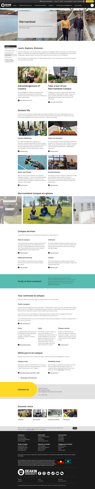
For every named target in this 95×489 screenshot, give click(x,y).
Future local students (22, 438)
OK (75, 428)
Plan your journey (24, 323)
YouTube (57, 473)
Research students (21, 441)
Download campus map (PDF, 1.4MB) (29, 373)
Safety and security (62, 481)
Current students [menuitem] (67, 1)
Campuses (7, 46)
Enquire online (41, 439)
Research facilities (41, 448)
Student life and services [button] (25, 5)
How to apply (61, 439)
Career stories (61, 441)
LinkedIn (48, 473)
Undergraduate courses (23, 447)
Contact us (40, 438)
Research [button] (51, 5)
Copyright (20, 481)
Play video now (24, 100)
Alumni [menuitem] (75, 1)
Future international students (24, 439)
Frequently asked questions (43, 436)
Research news (41, 450)
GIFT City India (8, 57)
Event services (61, 447)
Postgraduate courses (22, 448)
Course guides (61, 438)
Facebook (39, 473)
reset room (61, 369)
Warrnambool (8, 55)
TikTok (53, 473)
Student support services (43, 441)
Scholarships (60, 436)
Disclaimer (60, 479)
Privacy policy (30, 429)
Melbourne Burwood (9, 48)
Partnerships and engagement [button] (64, 5)
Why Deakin (66, 419)
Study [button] (14, 5)
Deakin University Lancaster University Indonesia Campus (9, 60)
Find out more (23, 151)
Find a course (36, 419)
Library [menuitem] (56, 1)
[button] (32, 75)
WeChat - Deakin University (62, 473)
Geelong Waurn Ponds (10, 50)
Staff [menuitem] (61, 1)
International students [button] (40, 5)
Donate (59, 448)
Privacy (39, 479)
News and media (61, 450)
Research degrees (41, 446)
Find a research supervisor (43, 447)
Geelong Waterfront (9, 53)
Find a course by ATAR (22, 446)
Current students (21, 436)
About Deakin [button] (78, 5)
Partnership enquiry (62, 446)
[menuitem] (81, 1)
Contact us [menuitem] (90, 1)
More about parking (25, 345)
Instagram (44, 473)
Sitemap (19, 479)
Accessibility (40, 481)
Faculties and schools (53, 419)
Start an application (22, 450)
